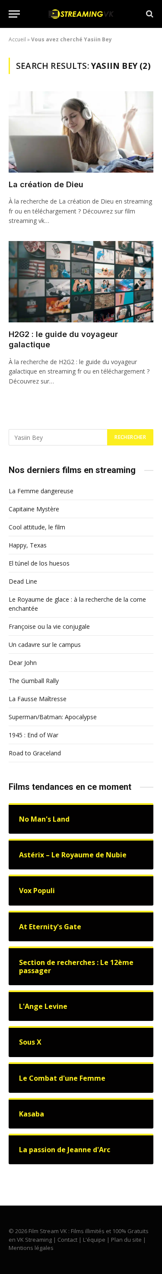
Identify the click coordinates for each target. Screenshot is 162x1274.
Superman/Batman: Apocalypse (53, 717)
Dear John (23, 663)
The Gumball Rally (34, 681)
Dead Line (23, 581)
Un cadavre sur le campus (45, 644)
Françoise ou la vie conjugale (49, 626)
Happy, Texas (28, 545)
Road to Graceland (35, 753)
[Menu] (14, 14)
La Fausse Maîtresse (38, 699)
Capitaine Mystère (34, 509)
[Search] (148, 14)
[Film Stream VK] (81, 14)
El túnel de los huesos (39, 563)
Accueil (17, 39)
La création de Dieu (46, 184)
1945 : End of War (33, 735)
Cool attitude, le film (37, 527)
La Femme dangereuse (41, 491)
